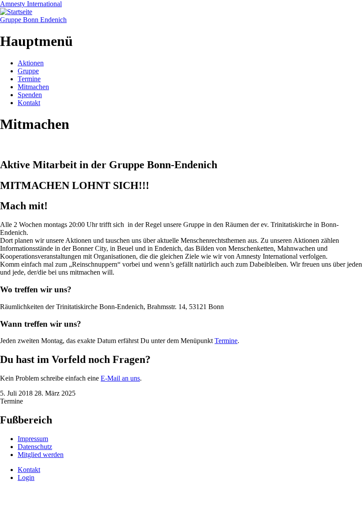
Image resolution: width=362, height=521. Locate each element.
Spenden (30, 94)
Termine (29, 79)
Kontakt (29, 102)
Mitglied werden (41, 454)
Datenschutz (35, 446)
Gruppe (28, 71)
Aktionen (31, 63)
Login (26, 477)
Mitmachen (33, 87)
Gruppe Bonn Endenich (33, 19)
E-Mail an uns (120, 378)
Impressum (33, 438)
